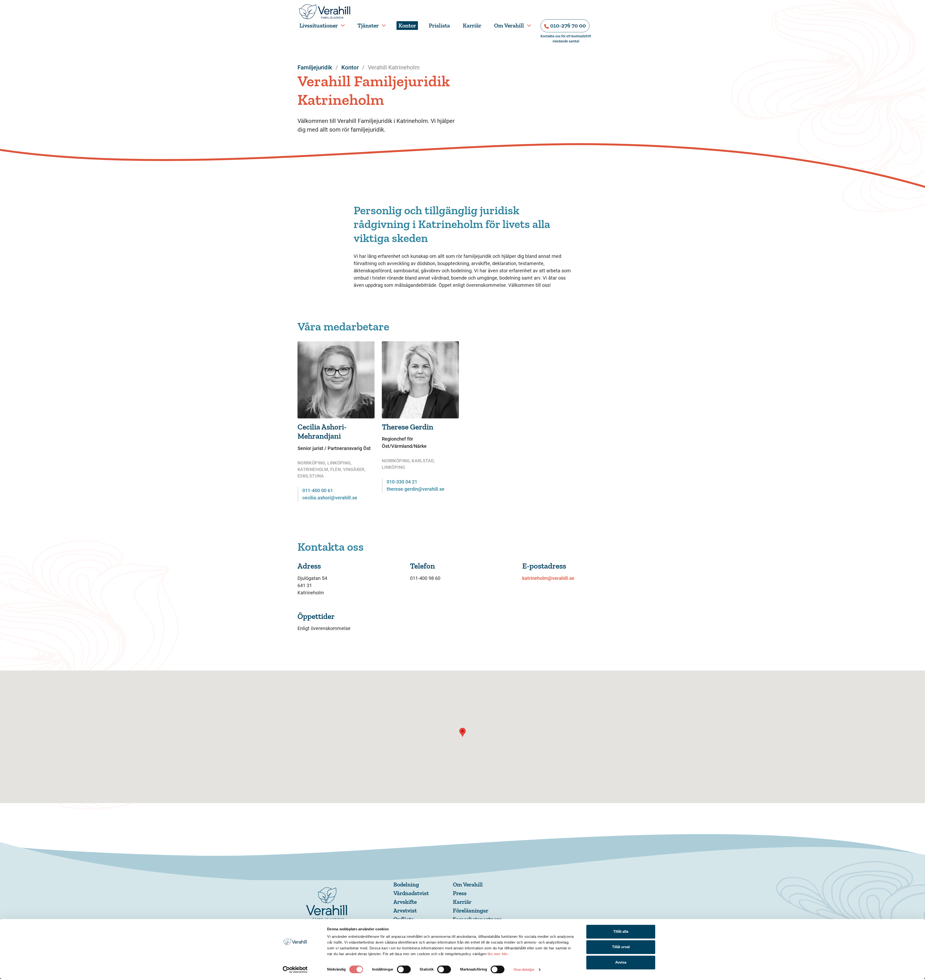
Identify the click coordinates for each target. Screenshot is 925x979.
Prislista (439, 25)
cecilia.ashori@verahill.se (329, 498)
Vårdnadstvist (411, 893)
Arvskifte (405, 901)
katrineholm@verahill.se (548, 578)
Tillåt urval (621, 947)
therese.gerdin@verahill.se (415, 489)
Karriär (472, 25)
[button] (462, 732)
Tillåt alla (620, 931)
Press (460, 893)
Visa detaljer (524, 969)
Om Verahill (509, 25)
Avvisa (620, 962)
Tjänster (368, 25)
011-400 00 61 (317, 490)
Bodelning (406, 884)
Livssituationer (318, 25)
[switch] (404, 969)
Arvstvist (405, 910)
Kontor (407, 25)
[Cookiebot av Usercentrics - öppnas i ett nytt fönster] (295, 969)
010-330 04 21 (402, 482)
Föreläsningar (470, 910)
